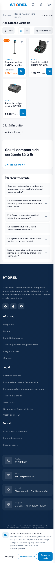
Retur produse (10, 445)
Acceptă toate (44, 556)
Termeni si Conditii (12, 395)
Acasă (8, 15)
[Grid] (21, 31)
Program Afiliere (11, 351)
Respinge (9, 556)
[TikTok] (13, 306)
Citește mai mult (14, 164)
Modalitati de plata (13, 338)
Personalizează (26, 556)
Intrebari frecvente (12, 438)
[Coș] (49, 5)
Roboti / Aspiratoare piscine (25, 15)
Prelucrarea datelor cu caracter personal (23, 389)
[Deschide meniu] (5, 5)
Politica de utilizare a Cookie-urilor (20, 382)
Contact (7, 358)
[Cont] (41, 5)
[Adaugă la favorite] (22, 42)
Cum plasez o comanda (15, 431)
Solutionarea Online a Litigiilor (18, 409)
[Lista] (27, 31)
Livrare (6, 331)
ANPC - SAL (9, 402)
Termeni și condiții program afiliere (20, 344)
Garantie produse (12, 375)
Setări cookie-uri (11, 414)
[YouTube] (21, 306)
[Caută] (33, 5)
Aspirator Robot (12, 132)
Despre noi (8, 324)
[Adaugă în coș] (21, 71)
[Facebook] (5, 306)
